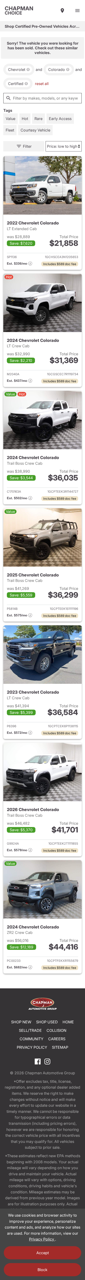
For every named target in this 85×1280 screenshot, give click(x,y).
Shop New (21, 1022)
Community (31, 1038)
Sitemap (60, 1047)
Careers (56, 1038)
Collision (56, 1030)
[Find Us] (62, 10)
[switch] (77, 10)
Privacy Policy (32, 1047)
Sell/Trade (30, 1030)
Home (68, 1022)
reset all (42, 83)
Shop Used (47, 1022)
